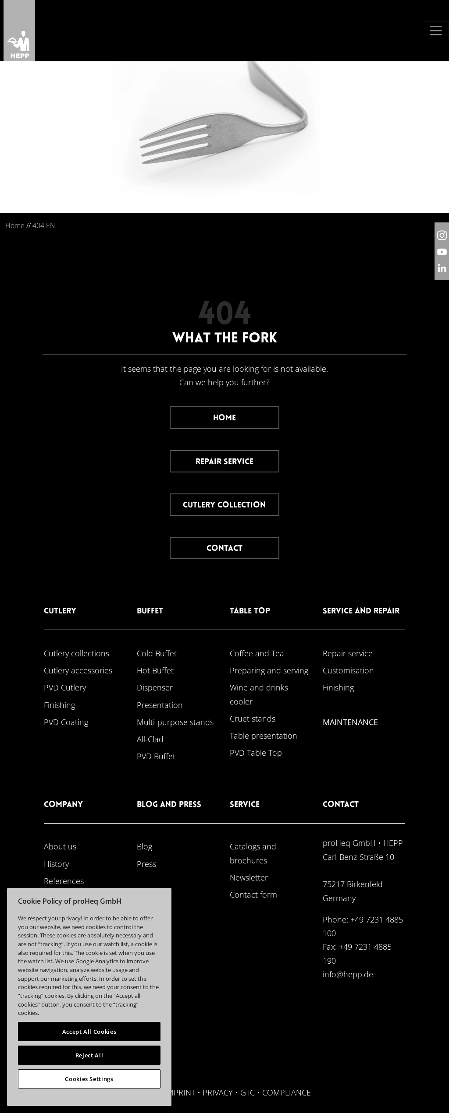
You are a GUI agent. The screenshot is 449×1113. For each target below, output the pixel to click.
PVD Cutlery (65, 687)
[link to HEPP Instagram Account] (442, 235)
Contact (224, 549)
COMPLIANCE (286, 1092)
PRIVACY (218, 1092)
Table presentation (263, 735)
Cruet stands (252, 718)
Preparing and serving (269, 670)
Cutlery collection (224, 505)
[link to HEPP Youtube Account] (442, 251)
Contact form (253, 894)
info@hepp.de (348, 974)
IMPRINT (179, 1092)
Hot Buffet (155, 670)
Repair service (224, 462)
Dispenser (155, 687)
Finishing (59, 704)
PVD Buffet (156, 755)
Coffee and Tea (257, 653)
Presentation (160, 704)
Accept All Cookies (89, 1032)
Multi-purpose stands (175, 721)
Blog (144, 846)
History (56, 863)
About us (60, 846)
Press (146, 863)
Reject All (89, 1055)
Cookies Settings (89, 1079)
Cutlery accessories (78, 670)
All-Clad (150, 738)
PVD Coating (66, 721)
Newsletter (249, 877)
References (64, 880)
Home (15, 225)
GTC (247, 1092)
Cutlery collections (76, 653)
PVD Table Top (256, 752)
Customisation (348, 670)
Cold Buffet (157, 653)
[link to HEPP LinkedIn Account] (442, 268)
